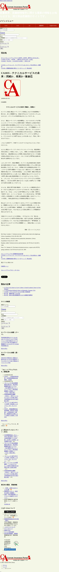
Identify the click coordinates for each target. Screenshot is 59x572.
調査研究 (41, 25)
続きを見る (4, 348)
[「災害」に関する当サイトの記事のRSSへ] (11, 489)
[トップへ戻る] (0, 571)
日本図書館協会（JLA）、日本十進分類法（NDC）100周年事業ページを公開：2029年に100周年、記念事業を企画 (11, 438)
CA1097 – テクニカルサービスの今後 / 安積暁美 (17, 292)
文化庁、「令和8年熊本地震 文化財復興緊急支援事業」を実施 (11, 378)
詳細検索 (2, 33)
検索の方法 (7, 530)
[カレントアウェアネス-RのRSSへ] (6, 425)
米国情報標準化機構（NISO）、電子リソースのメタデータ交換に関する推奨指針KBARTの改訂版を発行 (11, 398)
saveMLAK (7, 504)
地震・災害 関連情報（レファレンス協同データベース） (11, 496)
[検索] (1, 308)
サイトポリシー (8, 528)
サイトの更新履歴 (9, 532)
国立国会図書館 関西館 (11, 533)
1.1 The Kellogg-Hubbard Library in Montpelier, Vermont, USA (19, 290)
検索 (2, 48)
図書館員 (15, 253)
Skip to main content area (6, 0)
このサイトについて (9, 527)
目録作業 (20, 253)
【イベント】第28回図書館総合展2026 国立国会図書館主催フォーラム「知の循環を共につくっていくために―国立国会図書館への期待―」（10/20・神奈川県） (11, 387)
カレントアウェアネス (7, 253)
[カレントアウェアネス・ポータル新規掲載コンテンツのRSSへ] (13, 517)
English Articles (53, 25)
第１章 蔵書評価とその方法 (12, 293)
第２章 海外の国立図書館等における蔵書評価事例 (18, 295)
